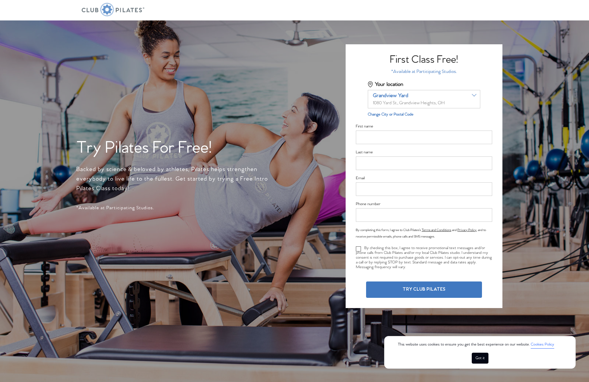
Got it (480, 358)
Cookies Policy (542, 344)
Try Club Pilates (424, 289)
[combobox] (424, 99)
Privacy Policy (467, 230)
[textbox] (424, 99)
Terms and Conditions (436, 230)
